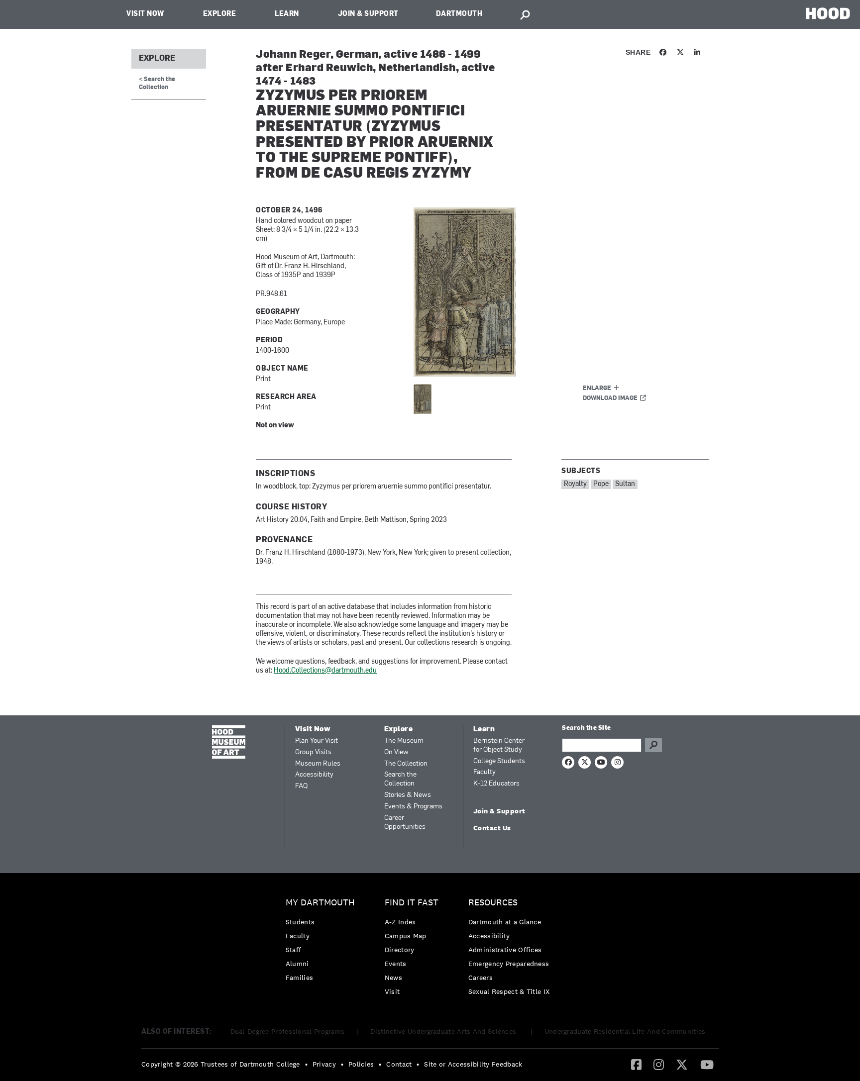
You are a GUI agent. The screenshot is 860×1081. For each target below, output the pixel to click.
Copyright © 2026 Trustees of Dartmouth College (220, 1064)
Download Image (610, 398)
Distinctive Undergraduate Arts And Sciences (444, 1031)
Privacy (324, 1064)
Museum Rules (317, 764)
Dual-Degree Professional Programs (287, 1031)
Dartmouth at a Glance (504, 921)
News (393, 977)
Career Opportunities (405, 822)
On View (396, 752)
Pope (601, 484)
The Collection (406, 764)
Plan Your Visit (316, 741)
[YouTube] (707, 1064)
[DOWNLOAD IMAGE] (533, 292)
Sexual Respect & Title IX (509, 991)
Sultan (625, 484)
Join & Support (368, 14)
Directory (400, 949)
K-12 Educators (496, 783)
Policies (361, 1064)
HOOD (828, 13)
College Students (499, 761)
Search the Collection (400, 779)
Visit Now (145, 14)
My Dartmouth (320, 902)
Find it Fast (411, 902)
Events (396, 963)
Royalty (575, 484)
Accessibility (314, 775)
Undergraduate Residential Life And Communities (625, 1031)
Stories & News (407, 795)
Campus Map (406, 935)
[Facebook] (636, 1064)
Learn (287, 14)
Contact (399, 1064)
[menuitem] (323, 942)
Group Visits (313, 752)
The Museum (404, 741)
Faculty (484, 772)
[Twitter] (682, 1064)
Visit (392, 991)
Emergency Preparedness (508, 963)
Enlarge (597, 389)
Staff (294, 949)
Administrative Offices (505, 949)
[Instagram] (658, 1064)
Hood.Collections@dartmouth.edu (325, 671)
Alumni (297, 963)
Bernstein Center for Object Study (499, 745)
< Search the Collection (157, 83)
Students (300, 921)
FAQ (301, 786)
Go (653, 745)
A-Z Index (400, 921)
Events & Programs (413, 806)
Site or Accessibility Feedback (473, 1064)
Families (299, 977)
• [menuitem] (306, 1064)
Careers (480, 977)
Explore (219, 14)
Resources (493, 902)
